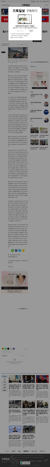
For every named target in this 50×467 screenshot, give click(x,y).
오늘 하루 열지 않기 (37, 41)
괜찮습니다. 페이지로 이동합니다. (17, 37)
